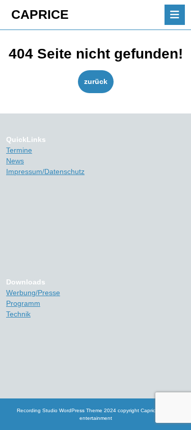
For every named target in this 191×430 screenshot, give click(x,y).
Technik (18, 314)
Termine (19, 150)
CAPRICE (40, 14)
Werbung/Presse (33, 293)
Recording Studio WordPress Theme (59, 410)
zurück (99, 81)
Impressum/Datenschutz (45, 171)
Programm (23, 303)
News (15, 161)
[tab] (175, 15)
